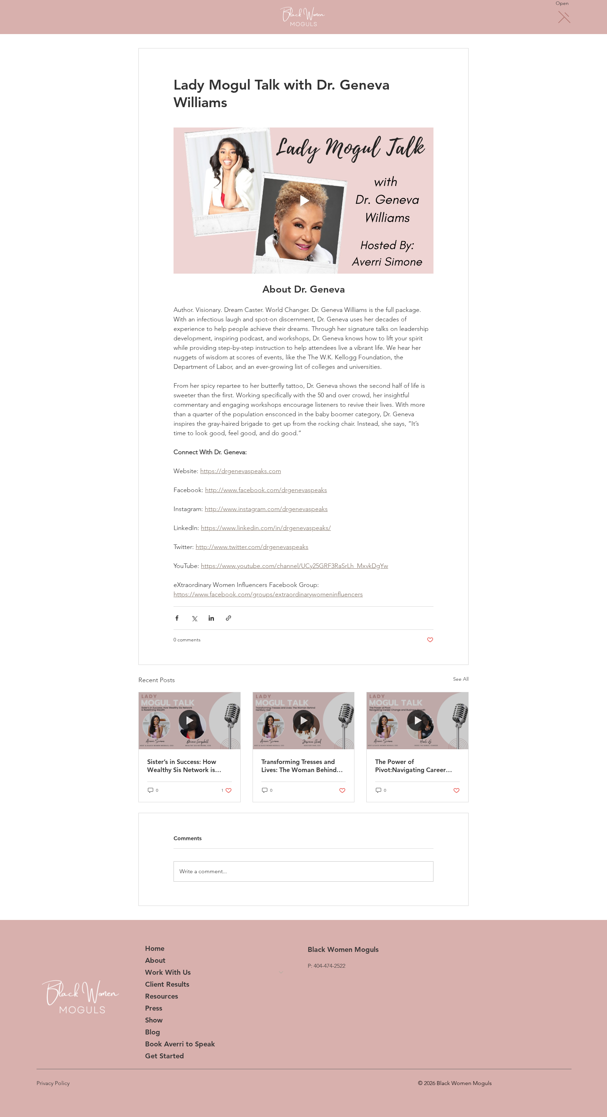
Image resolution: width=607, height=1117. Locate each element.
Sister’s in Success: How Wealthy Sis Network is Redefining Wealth (181, 766)
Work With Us (168, 972)
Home (154, 948)
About (155, 960)
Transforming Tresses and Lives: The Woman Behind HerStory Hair (299, 766)
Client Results (167, 984)
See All (461, 679)
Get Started (164, 1056)
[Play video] (303, 201)
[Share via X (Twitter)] (194, 618)
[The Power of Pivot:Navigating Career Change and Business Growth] (417, 720)
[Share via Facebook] (177, 618)
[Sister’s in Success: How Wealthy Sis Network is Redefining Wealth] (189, 720)
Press (153, 1008)
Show (154, 1020)
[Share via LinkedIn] (211, 618)
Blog (152, 1032)
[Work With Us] (281, 972)
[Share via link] (228, 618)
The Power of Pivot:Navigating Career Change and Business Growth (410, 766)
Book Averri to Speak (180, 1044)
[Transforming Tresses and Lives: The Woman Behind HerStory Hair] (303, 720)
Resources (161, 996)
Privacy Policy (53, 1083)
